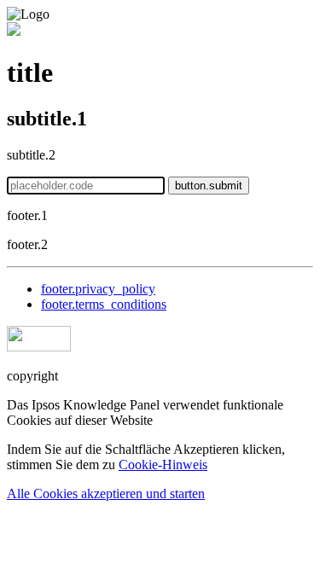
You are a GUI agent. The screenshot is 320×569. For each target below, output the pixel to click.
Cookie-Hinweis (163, 464)
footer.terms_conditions (103, 304)
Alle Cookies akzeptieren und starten (106, 493)
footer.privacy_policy (98, 289)
